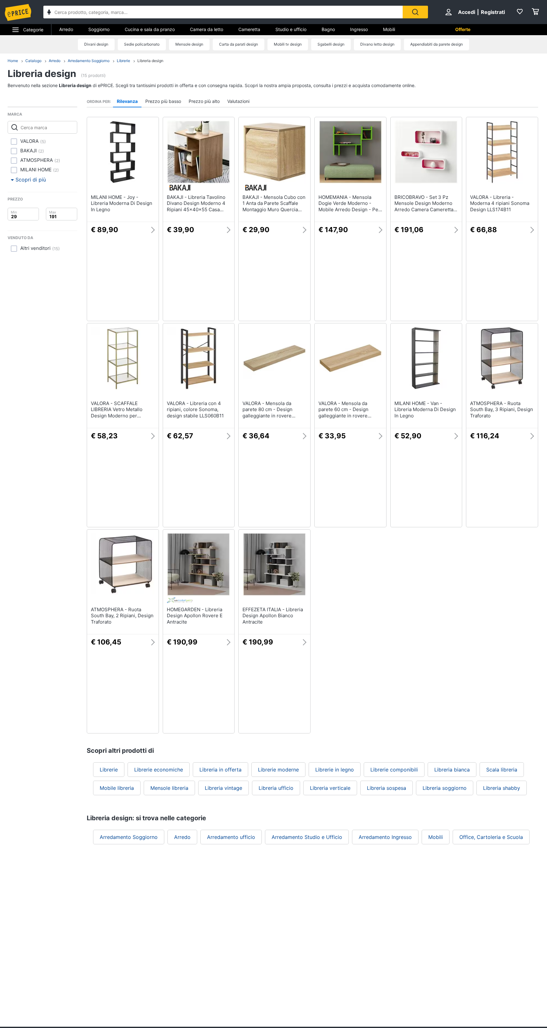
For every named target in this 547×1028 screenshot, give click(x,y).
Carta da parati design (238, 44)
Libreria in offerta (220, 769)
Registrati (493, 12)
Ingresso (359, 29)
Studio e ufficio (290, 29)
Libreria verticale (330, 788)
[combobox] (223, 12)
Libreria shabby (501, 788)
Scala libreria (501, 769)
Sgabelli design (331, 44)
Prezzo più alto (204, 101)
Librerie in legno (334, 769)
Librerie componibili (394, 769)
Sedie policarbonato (142, 44)
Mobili (389, 29)
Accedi (466, 12)
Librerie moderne (278, 769)
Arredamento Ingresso (385, 837)
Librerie (123, 60)
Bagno (328, 29)
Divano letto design (377, 44)
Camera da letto (206, 29)
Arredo (66, 29)
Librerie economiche (158, 769)
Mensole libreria (169, 788)
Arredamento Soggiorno (89, 60)
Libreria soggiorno (445, 788)
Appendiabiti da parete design (436, 44)
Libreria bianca (452, 769)
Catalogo (33, 60)
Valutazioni (238, 101)
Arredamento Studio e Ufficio (307, 837)
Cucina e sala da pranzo (150, 29)
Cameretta (249, 29)
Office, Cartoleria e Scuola (491, 837)
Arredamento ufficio (231, 837)
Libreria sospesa (386, 788)
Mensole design (189, 44)
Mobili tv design (288, 44)
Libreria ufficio (276, 788)
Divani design (96, 44)
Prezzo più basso (163, 101)
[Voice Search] (49, 13)
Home (13, 60)
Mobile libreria (117, 788)
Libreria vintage (223, 788)
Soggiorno (99, 29)
